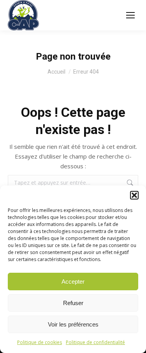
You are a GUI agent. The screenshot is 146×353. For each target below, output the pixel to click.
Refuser (73, 303)
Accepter (73, 281)
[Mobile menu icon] (130, 15)
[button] (134, 195)
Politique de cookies (39, 342)
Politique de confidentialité (95, 342)
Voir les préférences (73, 324)
